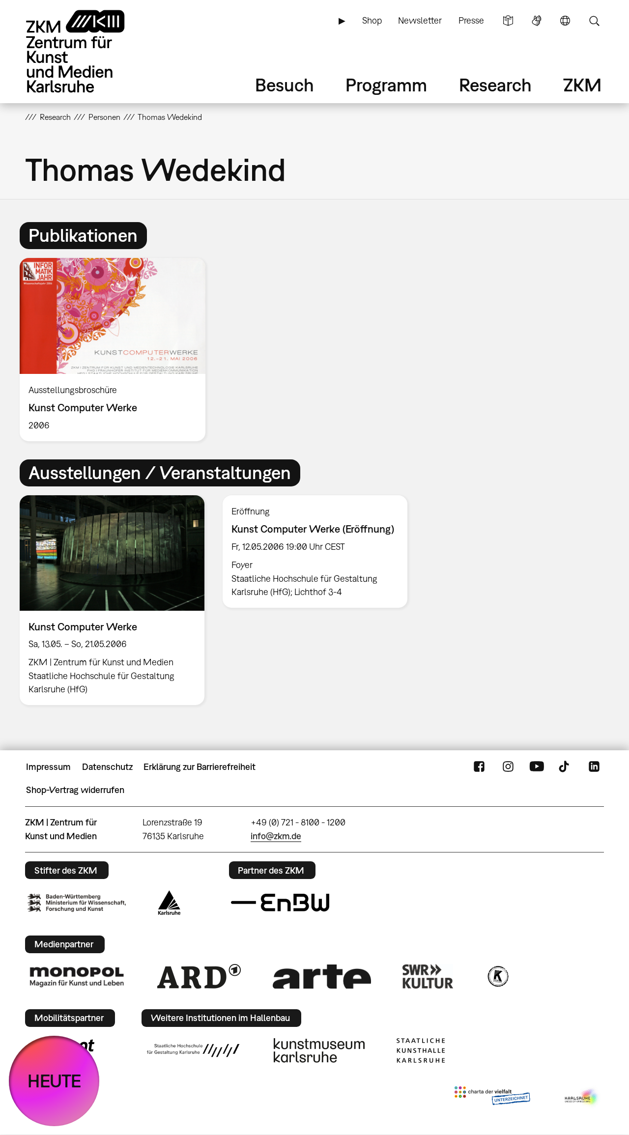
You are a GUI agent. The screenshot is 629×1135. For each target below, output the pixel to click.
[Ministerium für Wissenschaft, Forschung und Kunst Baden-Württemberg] (77, 903)
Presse (471, 20)
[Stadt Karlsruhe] (169, 902)
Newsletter (420, 20)
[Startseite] (89, 51)
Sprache (565, 20)
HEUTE (54, 1080)
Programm (386, 84)
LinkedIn (594, 767)
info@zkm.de (276, 836)
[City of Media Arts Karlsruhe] (582, 1097)
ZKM (582, 84)
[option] (117, 349)
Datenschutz (107, 767)
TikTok (565, 767)
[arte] (322, 977)
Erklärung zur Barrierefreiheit (199, 767)
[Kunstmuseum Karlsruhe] (319, 1050)
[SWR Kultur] (428, 976)
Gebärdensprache (536, 20)
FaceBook (479, 767)
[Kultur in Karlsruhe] (497, 976)
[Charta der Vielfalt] (492, 1097)
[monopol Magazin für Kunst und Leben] (77, 976)
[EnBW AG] (280, 902)
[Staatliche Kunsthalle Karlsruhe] (421, 1050)
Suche (594, 20)
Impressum (48, 767)
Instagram (508, 767)
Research (495, 84)
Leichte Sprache (508, 20)
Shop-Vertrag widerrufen (75, 790)
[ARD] (199, 976)
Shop (372, 20)
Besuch (284, 84)
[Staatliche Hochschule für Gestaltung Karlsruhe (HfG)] (193, 1050)
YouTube (536, 767)
